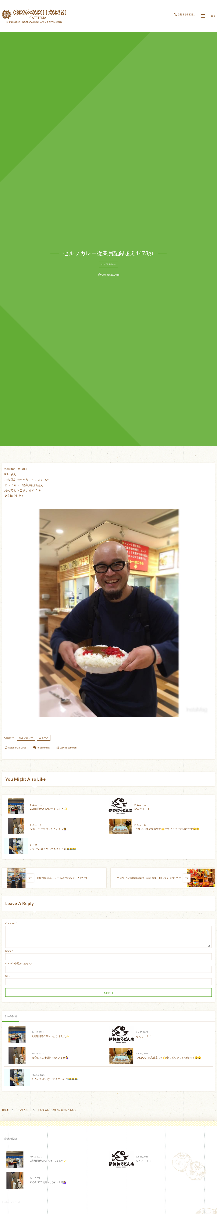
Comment (10, 923)
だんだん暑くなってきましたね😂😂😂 (53, 849)
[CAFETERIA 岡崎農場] (34, 14)
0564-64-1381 (186, 14)
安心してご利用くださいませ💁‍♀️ (48, 828)
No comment (43, 747)
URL (7, 976)
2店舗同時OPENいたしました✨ (49, 808)
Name (8, 951)
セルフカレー (108, 264)
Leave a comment (68, 747)
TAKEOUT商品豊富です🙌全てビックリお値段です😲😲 (166, 828)
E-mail (8, 963)
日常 (34, 845)
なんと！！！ (142, 808)
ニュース (44, 737)
